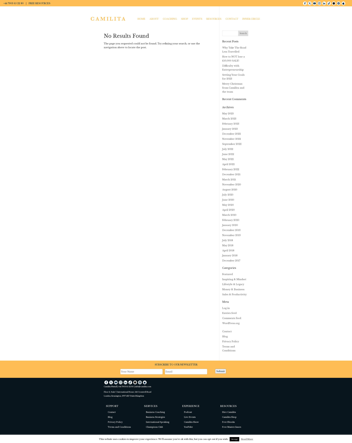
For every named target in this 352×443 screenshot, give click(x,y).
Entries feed (229, 313)
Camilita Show (191, 422)
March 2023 (229, 118)
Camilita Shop (229, 417)
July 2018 (227, 240)
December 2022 (231, 133)
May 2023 (228, 113)
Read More (247, 439)
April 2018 (228, 250)
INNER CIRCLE (251, 18)
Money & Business (233, 289)
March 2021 (229, 179)
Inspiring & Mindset (234, 279)
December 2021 (231, 174)
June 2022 (228, 154)
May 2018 (227, 245)
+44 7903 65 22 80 (13, 3)
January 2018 (229, 255)
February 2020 (230, 220)
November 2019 (231, 235)
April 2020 (228, 209)
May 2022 (228, 159)
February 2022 (230, 169)
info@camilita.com (143, 387)
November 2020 (231, 184)
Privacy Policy (230, 341)
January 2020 (230, 225)
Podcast (188, 412)
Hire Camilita (229, 412)
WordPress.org (231, 323)
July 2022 (227, 149)
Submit (220, 371)
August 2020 (229, 189)
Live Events (190, 417)
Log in (226, 308)
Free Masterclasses (231, 427)
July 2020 (227, 194)
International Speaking (157, 422)
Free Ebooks (228, 422)
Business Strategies (155, 417)
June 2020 (228, 199)
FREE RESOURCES (39, 3)
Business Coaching (155, 412)
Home (141, 18)
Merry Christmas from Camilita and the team (233, 87)
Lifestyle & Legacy (233, 284)
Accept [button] (234, 439)
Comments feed (231, 318)
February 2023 (230, 123)
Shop (184, 18)
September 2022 (231, 144)
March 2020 (229, 215)
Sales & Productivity (234, 294)
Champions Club (154, 427)
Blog (225, 336)
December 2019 (231, 230)
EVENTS (197, 18)
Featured (227, 274)
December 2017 (231, 260)
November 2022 (231, 139)
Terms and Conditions (119, 427)
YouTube (188, 427)
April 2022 (228, 164)
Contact (232, 18)
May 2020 (228, 205)
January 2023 (230, 128)
